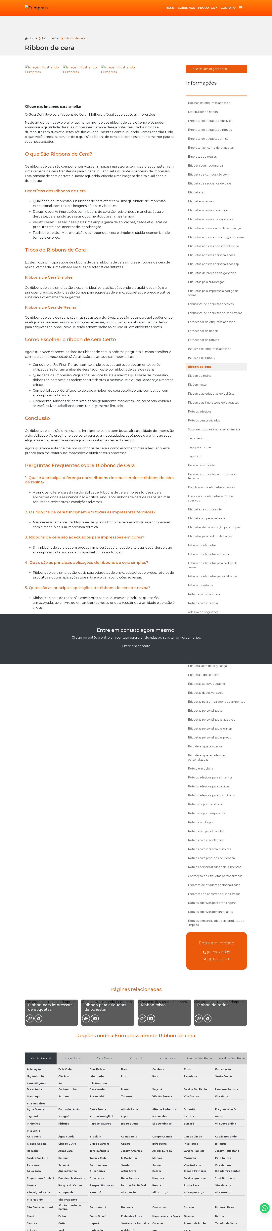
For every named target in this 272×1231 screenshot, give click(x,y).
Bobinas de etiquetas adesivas (209, 103)
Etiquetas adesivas (201, 201)
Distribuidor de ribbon (203, 112)
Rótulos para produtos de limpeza (211, 858)
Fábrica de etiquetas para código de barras (213, 565)
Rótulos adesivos (199, 411)
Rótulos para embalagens (205, 840)
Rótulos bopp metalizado (205, 804)
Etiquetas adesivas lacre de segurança (214, 228)
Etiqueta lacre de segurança (207, 666)
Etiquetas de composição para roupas (214, 527)
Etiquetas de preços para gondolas (212, 273)
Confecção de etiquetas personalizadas (215, 876)
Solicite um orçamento (209, 69)
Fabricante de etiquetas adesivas (211, 304)
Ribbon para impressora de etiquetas (213, 402)
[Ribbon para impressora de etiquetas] (30, 1018)
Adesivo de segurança (203, 612)
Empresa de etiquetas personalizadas (214, 885)
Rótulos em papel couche (206, 831)
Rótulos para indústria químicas (209, 849)
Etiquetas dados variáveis (205, 693)
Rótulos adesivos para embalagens (212, 903)
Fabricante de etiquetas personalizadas (215, 313)
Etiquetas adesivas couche (206, 684)
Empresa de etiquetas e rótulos (210, 130)
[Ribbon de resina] (199, 1018)
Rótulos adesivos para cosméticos (211, 795)
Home (32, 38)
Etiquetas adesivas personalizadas (211, 255)
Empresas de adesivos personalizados (214, 894)
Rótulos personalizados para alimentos (214, 867)
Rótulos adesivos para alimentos (210, 777)
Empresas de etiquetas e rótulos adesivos (210, 498)
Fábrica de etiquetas (202, 545)
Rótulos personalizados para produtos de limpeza (216, 923)
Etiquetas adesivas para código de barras (216, 237)
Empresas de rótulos (202, 156)
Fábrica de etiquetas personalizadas (212, 576)
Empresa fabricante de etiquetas (211, 147)
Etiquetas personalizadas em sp (210, 728)
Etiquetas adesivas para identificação (213, 246)
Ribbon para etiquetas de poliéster (212, 393)
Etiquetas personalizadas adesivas (211, 719)
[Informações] (240, 8)
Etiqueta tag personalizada (206, 518)
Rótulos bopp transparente (206, 813)
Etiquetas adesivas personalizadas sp (213, 264)
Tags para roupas (199, 447)
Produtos (206, 8)
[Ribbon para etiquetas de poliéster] (86, 1018)
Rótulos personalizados (204, 420)
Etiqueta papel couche (203, 675)
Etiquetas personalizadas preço (209, 737)
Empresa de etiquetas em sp (208, 138)
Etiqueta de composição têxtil (209, 174)
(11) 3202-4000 (218, 952)
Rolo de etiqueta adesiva (205, 746)
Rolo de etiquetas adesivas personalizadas (206, 757)
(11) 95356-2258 (218, 959)
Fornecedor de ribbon (203, 331)
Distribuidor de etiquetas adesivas (211, 487)
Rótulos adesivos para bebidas (209, 786)
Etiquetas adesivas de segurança (210, 219)
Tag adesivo (196, 438)
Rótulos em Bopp (200, 822)
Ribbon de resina (199, 375)
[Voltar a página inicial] (36, 8)
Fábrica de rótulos (200, 585)
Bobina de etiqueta (201, 465)
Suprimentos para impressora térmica (214, 429)
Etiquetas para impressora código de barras (213, 293)
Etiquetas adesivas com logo (208, 210)
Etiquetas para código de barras (210, 536)
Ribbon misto (197, 384)
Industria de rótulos (201, 358)
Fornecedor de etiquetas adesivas (211, 322)
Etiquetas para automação (206, 282)
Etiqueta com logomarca (205, 165)
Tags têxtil (195, 456)
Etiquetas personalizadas (205, 710)
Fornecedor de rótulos (203, 340)
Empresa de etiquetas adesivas (209, 121)
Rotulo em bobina (200, 768)
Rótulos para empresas (204, 594)
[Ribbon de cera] (43, 83)
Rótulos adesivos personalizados (210, 912)
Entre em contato (136, 646)
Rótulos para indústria (203, 603)
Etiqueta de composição (205, 509)
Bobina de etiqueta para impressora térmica (212, 476)
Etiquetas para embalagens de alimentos (216, 701)
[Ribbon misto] (142, 1018)
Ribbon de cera (199, 367)
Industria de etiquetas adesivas (209, 349)
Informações (51, 38)
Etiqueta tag (196, 192)
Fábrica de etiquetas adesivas (208, 554)
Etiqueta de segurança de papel (210, 183)
